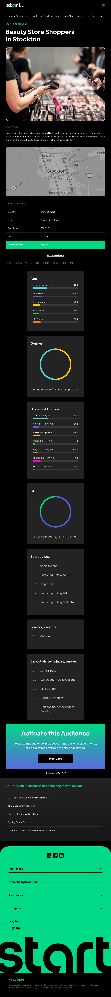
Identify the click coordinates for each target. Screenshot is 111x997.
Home (9, 16)
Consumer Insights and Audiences (36, 16)
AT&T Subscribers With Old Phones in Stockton (31, 830)
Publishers (16, 868)
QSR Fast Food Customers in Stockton (27, 797)
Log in (13, 921)
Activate (55, 758)
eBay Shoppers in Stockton (21, 806)
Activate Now (55, 255)
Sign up (14, 928)
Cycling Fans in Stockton (20, 822)
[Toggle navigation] (102, 5)
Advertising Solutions (23, 882)
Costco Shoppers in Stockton (23, 814)
